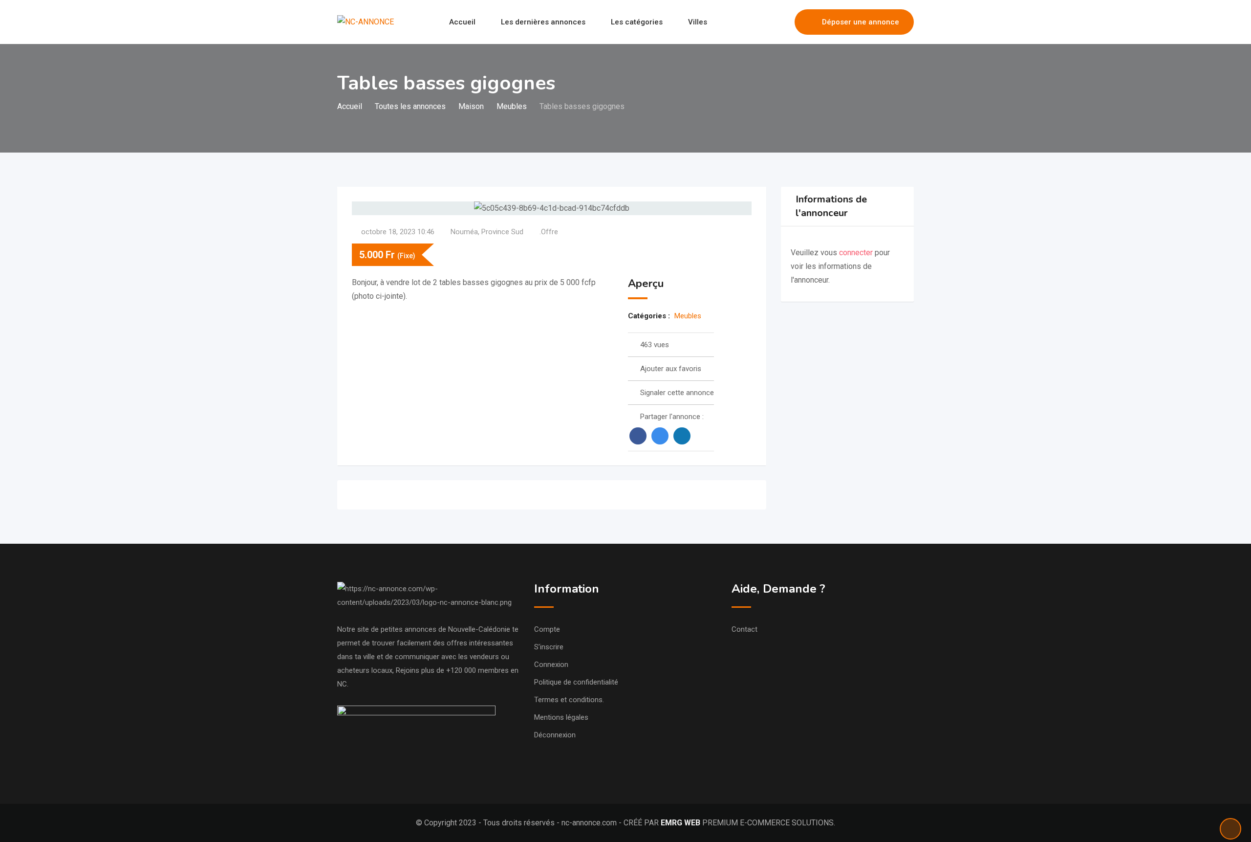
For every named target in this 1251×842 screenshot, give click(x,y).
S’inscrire (548, 647)
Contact (744, 629)
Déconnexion (555, 735)
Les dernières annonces (543, 22)
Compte (547, 629)
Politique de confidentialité (576, 682)
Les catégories (637, 22)
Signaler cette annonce (677, 392)
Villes (697, 22)
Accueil (462, 22)
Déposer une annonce (860, 22)
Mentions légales (561, 717)
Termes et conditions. (569, 699)
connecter (857, 252)
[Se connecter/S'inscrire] (782, 22)
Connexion (551, 664)
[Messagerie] (766, 22)
